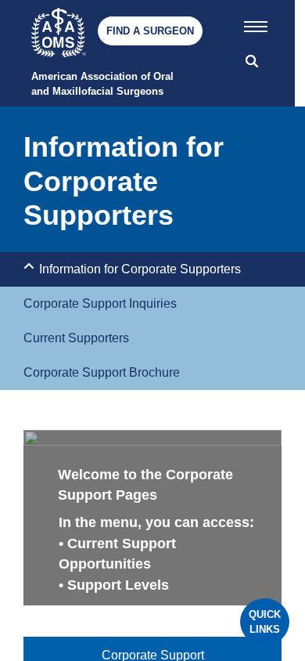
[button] (255, 23)
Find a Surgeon (150, 31)
